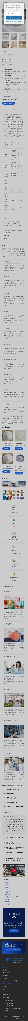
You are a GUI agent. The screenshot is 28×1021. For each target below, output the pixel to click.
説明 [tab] (14, 109)
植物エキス (8, 884)
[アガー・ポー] (7, 435)
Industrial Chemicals (11, 897)
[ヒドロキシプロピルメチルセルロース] (20, 458)
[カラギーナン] (7, 458)
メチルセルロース (20, 443)
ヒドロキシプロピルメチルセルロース (20, 467)
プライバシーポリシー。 (9, 1018)
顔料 (7, 887)
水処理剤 (8, 901)
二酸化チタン (9, 889)
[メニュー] (25, 2)
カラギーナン (7, 466)
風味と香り (8, 894)
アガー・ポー (7, 443)
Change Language (14, 17)
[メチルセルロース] (20, 435)
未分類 (7, 904)
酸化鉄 (7, 882)
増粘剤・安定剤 (10, 445)
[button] (3, 99)
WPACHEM (22, 1018)
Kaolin (7, 885)
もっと (7, 903)
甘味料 (15, 55)
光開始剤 (8, 899)
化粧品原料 (8, 892)
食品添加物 (10, 55)
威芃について (21, 2)
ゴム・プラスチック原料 (12, 896)
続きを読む (6, 448)
